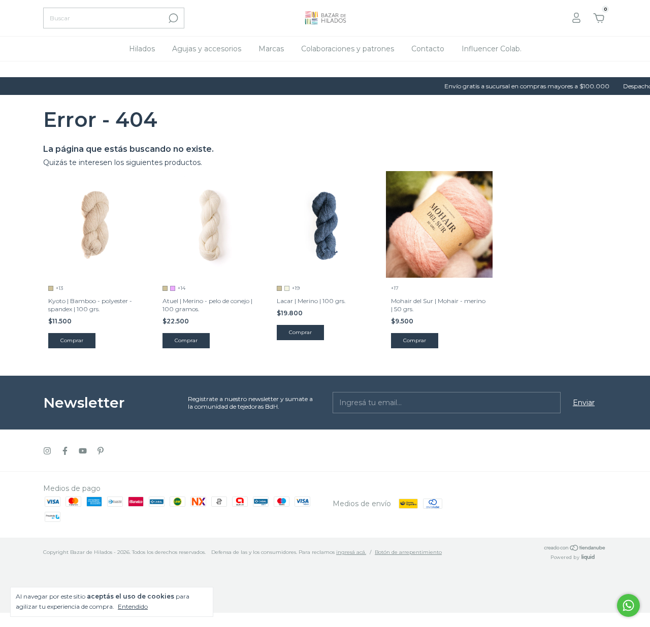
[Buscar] (172, 18)
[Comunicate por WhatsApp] (628, 605)
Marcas (271, 48)
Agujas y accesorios (206, 48)
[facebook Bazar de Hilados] (65, 451)
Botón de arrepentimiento (408, 552)
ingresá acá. (351, 552)
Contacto (427, 48)
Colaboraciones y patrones (347, 48)
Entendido (133, 606)
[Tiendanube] (575, 548)
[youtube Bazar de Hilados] (83, 451)
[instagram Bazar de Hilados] (47, 451)
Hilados (142, 48)
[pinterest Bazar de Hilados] (100, 451)
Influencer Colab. (492, 48)
